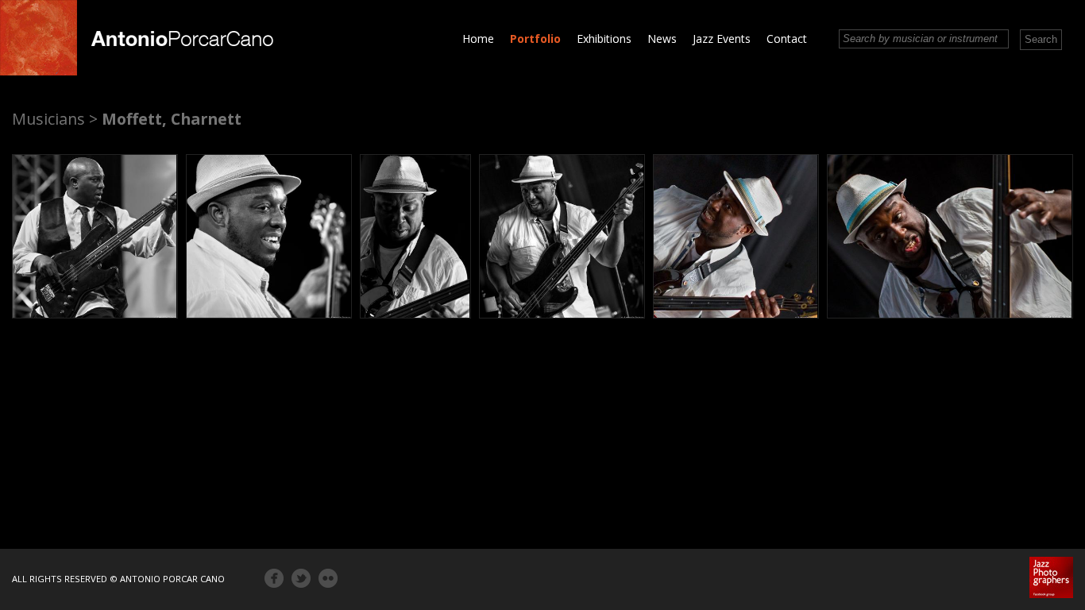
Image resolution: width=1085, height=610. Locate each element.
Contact (786, 38)
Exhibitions (604, 38)
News (662, 38)
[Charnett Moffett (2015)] (95, 236)
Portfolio (535, 38)
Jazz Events (722, 38)
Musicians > (55, 118)
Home (478, 38)
